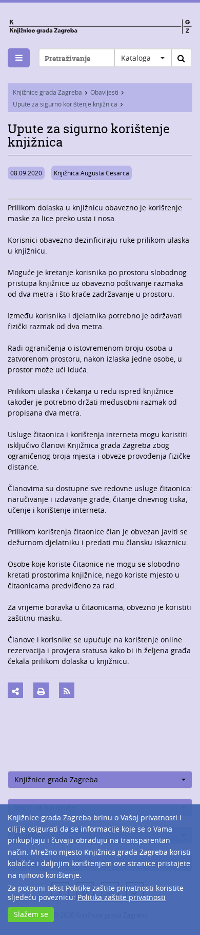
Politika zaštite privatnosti (121, 897)
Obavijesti (104, 92)
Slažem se (31, 914)
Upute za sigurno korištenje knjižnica (65, 104)
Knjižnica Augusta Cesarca (91, 173)
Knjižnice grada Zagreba (47, 92)
